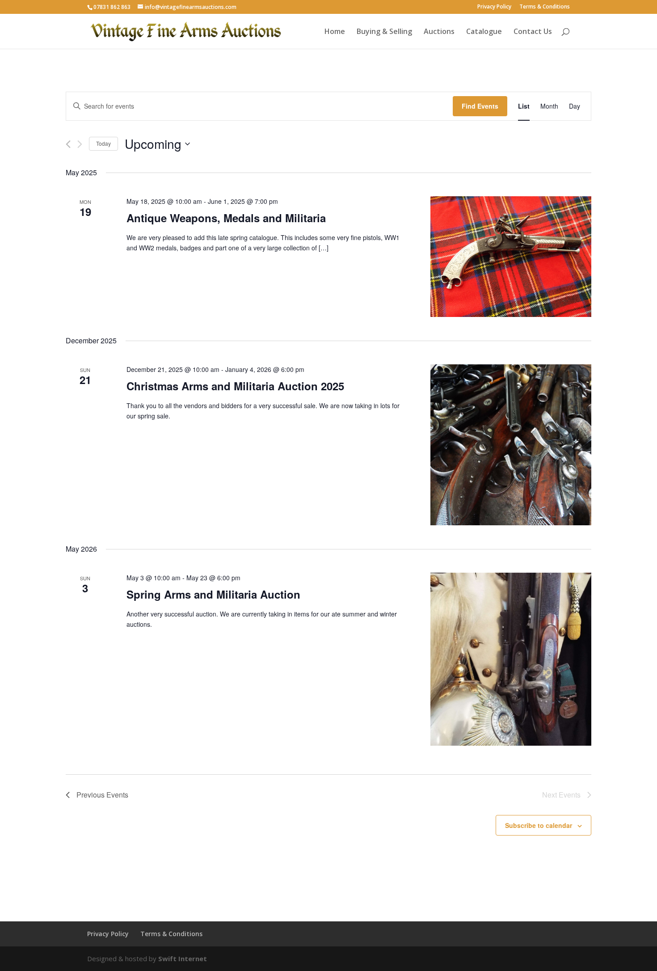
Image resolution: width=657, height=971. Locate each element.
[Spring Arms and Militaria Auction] (510, 659)
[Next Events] (79, 144)
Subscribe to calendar (538, 825)
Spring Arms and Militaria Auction (213, 594)
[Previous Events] (68, 144)
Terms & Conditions (544, 7)
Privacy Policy (494, 7)
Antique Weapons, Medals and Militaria (226, 217)
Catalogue (484, 32)
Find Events (480, 105)
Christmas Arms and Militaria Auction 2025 (235, 385)
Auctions (439, 32)
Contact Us (533, 32)
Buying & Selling (384, 32)
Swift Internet (182, 958)
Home (334, 32)
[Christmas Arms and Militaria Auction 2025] (510, 444)
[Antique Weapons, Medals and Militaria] (510, 256)
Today (103, 143)
